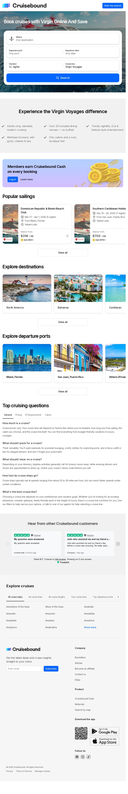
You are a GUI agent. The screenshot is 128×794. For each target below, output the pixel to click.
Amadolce (89, 620)
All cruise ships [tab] (15, 597)
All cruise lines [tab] (35, 597)
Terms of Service (24, 771)
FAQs (77, 680)
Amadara (49, 620)
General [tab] (8, 414)
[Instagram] (83, 757)
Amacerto (50, 613)
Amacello (11, 613)
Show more (90, 627)
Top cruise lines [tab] (79, 597)
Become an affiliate (85, 668)
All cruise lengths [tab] (57, 597)
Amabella (89, 606)
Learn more (26, 179)
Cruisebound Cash (84, 698)
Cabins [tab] (48, 414)
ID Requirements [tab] (33, 414)
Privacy (9, 771)
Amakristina (51, 627)
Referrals (79, 704)
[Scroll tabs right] (118, 596)
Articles (78, 663)
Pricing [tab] (18, 414)
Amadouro (11, 627)
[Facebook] (77, 757)
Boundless (80, 657)
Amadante (11, 620)
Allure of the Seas (54, 606)
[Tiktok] (88, 757)
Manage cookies (42, 771)
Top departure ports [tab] (103, 597)
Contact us (80, 674)
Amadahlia (89, 613)
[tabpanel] (62, 463)
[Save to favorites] (7, 208)
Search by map (83, 709)
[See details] (67, 236)
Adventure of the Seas (18, 606)
